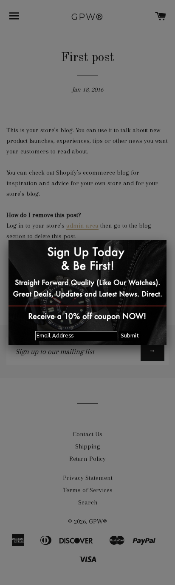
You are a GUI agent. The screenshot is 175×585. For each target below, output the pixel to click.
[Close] (166, 240)
